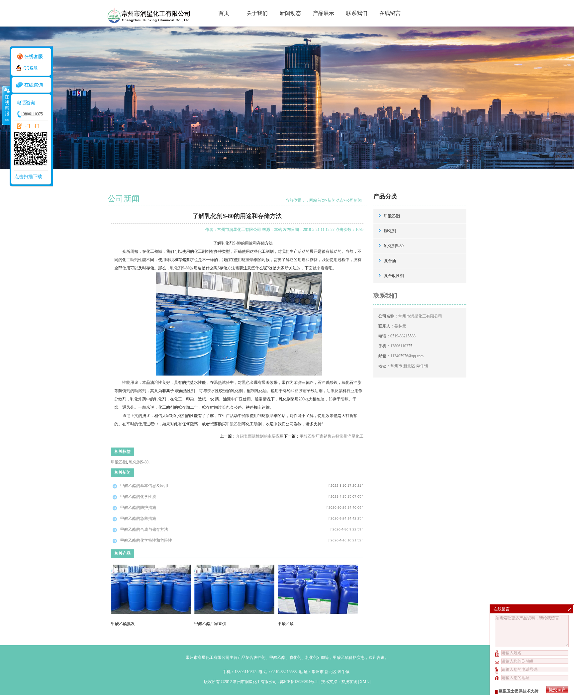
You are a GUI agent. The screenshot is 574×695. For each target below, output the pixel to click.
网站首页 (317, 200)
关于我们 (257, 13)
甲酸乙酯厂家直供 (210, 623)
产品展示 (323, 13)
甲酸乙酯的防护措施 (138, 507)
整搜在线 (349, 681)
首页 (224, 13)
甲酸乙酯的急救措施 (138, 518)
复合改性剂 (394, 275)
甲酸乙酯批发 (123, 623)
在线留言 (390, 13)
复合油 (390, 260)
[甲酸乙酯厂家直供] (234, 612)
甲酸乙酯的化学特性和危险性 (146, 540)
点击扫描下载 (28, 176)
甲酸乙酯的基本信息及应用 (144, 485)
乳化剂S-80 (138, 462)
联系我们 (356, 13)
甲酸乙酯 (234, 424)
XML (364, 681)
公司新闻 (354, 200)
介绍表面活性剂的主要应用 (260, 436)
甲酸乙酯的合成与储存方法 (144, 529)
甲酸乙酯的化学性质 (138, 496)
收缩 (5, 105)
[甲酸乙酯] (318, 612)
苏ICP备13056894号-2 (299, 681)
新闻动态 (290, 13)
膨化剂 (390, 231)
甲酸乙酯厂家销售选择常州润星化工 (331, 436)
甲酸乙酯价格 (345, 657)
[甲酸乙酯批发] (151, 612)
